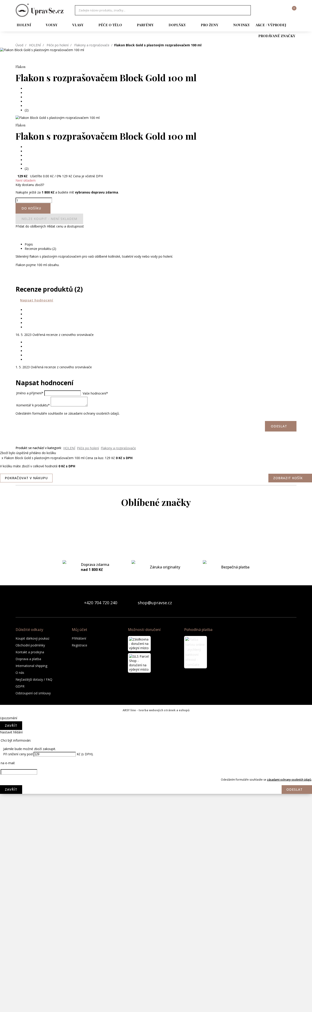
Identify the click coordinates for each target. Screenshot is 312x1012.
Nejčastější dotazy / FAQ (34, 679)
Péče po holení (58, 45)
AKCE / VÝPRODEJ (271, 25)
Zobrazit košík (288, 478)
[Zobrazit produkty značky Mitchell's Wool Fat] (156, 765)
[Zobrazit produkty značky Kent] (156, 711)
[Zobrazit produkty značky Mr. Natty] (156, 820)
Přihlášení (79, 638)
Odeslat (294, 789)
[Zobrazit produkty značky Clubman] (156, 583)
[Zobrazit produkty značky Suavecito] (156, 966)
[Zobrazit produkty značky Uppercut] (156, 1003)
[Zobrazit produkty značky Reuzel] (156, 911)
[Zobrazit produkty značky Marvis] (156, 729)
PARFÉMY (145, 25)
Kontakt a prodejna (30, 652)
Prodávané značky (276, 36)
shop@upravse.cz (155, 602)
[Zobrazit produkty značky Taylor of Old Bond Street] (156, 984)
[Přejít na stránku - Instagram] (292, 602)
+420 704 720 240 (100, 602)
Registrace (79, 645)
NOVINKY (241, 25)
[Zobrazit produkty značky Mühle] (156, 838)
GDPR (20, 686)
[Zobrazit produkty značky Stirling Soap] (156, 948)
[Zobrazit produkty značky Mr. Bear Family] (156, 802)
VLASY (78, 25)
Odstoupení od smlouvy (33, 693)
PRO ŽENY (209, 25)
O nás (20, 672)
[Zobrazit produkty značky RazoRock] (156, 893)
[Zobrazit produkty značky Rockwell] (156, 930)
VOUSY (52, 25)
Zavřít (11, 725)
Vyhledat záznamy (246, 10)
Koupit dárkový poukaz (32, 638)
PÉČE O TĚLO (110, 25)
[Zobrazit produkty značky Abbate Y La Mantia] (156, 528)
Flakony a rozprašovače (91, 45)
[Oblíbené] (268, 10)
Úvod (19, 45)
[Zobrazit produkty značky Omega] (156, 857)
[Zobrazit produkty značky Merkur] (156, 747)
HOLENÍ (24, 25)
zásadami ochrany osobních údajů (289, 780)
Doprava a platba (28, 659)
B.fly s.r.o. (39, 10)
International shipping (31, 666)
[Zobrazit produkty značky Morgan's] (156, 784)
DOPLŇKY (177, 25)
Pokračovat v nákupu (26, 478)
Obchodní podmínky (30, 645)
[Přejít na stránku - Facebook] (285, 602)
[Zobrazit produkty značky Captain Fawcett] (156, 546)
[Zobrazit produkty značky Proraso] (156, 875)
